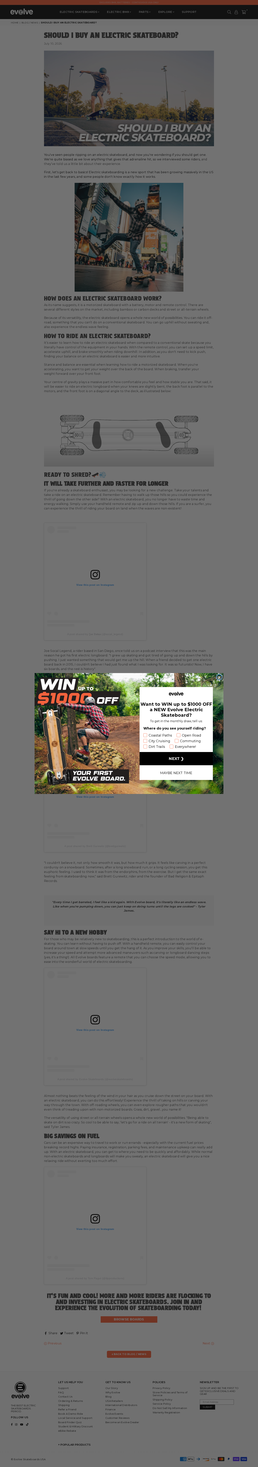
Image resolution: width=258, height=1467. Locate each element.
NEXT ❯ (176, 758)
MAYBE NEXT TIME (176, 772)
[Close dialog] (219, 677)
